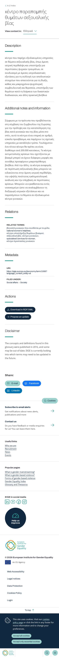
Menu (55, 653)
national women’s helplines (19, 231)
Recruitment (10, 448)
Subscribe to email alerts (17, 407)
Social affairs (12, 282)
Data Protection (15, 586)
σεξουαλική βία (14, 236)
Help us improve (15, 521)
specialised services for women (21, 238)
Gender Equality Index (15, 481)
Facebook (18, 502)
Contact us (10, 421)
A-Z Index (11, 6)
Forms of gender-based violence (20, 478)
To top (28, 610)
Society (23, 282)
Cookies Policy (14, 593)
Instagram (24, 502)
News (7, 451)
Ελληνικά (28, 31)
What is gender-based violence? (20, 475)
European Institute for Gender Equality (8, 653)
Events (8, 455)
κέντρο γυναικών (30, 236)
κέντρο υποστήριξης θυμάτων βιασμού (25, 233)
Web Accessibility (15, 571)
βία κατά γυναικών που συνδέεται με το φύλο (28, 228)
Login (10, 600)
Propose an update (19, 317)
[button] (12, 383)
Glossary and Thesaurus (16, 484)
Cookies (51, 400)
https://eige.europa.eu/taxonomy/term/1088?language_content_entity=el (27, 272)
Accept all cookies (21, 636)
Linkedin (7, 502)
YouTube (13, 502)
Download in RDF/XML (21, 309)
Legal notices (13, 579)
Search (47, 653)
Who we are (10, 445)
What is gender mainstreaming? (20, 471)
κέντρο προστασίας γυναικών (21, 241)
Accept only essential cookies (26, 642)
